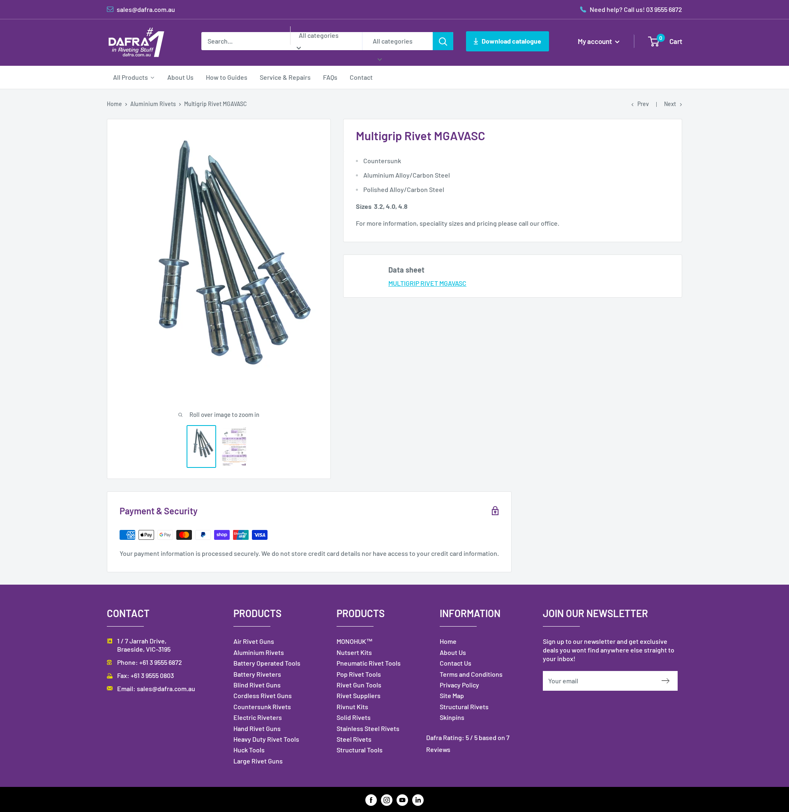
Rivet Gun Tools (359, 685)
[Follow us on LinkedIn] (418, 799)
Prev (643, 103)
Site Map (452, 695)
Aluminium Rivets (153, 103)
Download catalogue (511, 41)
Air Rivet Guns (253, 641)
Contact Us (455, 663)
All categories (319, 35)
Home (114, 103)
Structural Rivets (464, 706)
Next (670, 103)
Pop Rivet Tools (359, 674)
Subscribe (670, 681)
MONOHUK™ (355, 641)
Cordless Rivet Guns (262, 695)
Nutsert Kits (354, 652)
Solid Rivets (354, 717)
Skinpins (452, 717)
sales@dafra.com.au (166, 688)
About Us (453, 652)
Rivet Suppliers (359, 695)
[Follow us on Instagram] (386, 799)
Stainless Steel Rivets (368, 728)
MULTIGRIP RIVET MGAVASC (427, 283)
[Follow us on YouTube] (402, 799)
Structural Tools (360, 750)
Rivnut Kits (352, 706)
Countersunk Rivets (262, 706)
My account (595, 41)
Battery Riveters (257, 674)
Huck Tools (249, 750)
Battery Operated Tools (266, 663)
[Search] (443, 41)
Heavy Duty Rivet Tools (266, 739)
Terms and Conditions (471, 674)
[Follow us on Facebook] (371, 799)
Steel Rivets (354, 739)
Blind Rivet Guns (257, 685)
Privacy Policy (459, 685)
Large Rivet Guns (258, 761)
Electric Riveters (257, 717)
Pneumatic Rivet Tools (369, 663)
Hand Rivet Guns (257, 728)
